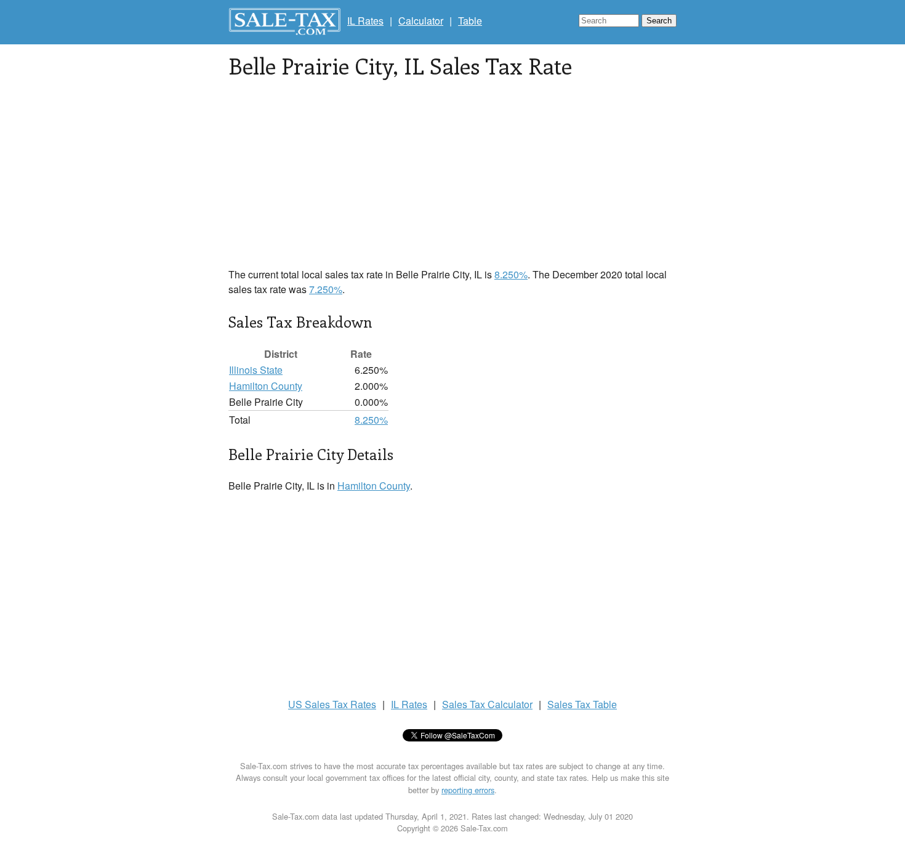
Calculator (420, 21)
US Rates (332, 704)
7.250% (325, 289)
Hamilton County (265, 386)
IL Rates (365, 21)
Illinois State (256, 370)
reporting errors (467, 790)
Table (470, 21)
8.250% (511, 274)
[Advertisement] (452, 181)
